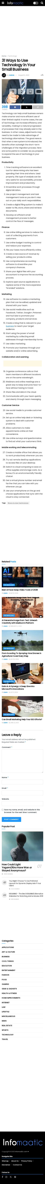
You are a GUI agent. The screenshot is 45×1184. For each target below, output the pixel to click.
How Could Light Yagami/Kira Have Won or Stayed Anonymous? (17, 867)
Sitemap (5, 1161)
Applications (8, 947)
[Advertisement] (22, 28)
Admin (11, 75)
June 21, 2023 (14, 723)
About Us (14, 1161)
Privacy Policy (26, 1161)
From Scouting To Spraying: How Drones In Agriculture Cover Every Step (21, 654)
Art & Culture (8, 952)
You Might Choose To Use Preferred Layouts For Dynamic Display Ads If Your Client (25, 883)
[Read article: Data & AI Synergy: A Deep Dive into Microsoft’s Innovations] (22, 673)
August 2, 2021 (23, 75)
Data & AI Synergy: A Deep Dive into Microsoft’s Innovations (18, 687)
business (10, 326)
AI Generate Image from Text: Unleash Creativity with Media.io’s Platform (19, 621)
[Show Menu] (3, 3)
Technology (12, 56)
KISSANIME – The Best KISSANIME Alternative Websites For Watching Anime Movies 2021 (26, 894)
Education (7, 966)
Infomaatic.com (21, 1152)
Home (4, 56)
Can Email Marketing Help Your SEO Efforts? (22, 719)
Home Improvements (11, 998)
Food (4, 979)
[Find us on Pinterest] (15, 1177)
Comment (7, 747)
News (4, 1021)
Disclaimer (6, 1165)
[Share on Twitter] (26, 107)
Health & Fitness (9, 993)
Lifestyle (5, 1012)
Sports (5, 1030)
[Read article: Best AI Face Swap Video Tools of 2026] (22, 577)
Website (5, 799)
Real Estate (7, 1025)
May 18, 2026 (14, 593)
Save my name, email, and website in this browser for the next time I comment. (22, 811)
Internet (6, 1002)
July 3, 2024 (14, 692)
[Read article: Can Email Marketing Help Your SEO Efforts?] (22, 706)
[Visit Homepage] (15, 3)
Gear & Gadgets (9, 989)
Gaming (5, 984)
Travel (5, 1039)
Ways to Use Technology (18, 503)
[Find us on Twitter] (11, 1177)
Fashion (5, 975)
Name (5, 777)
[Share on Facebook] (15, 107)
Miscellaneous (8, 1016)
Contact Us (17, 1165)
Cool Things (8, 961)
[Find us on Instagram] (6, 1177)
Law (3, 1007)
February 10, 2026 (16, 626)
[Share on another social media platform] (38, 107)
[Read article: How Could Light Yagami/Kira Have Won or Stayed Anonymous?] (22, 846)
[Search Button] (42, 3)
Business (5, 956)
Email (5, 788)
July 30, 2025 (14, 659)
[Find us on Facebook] (2, 1177)
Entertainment (8, 970)
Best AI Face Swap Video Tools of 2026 (20, 589)
